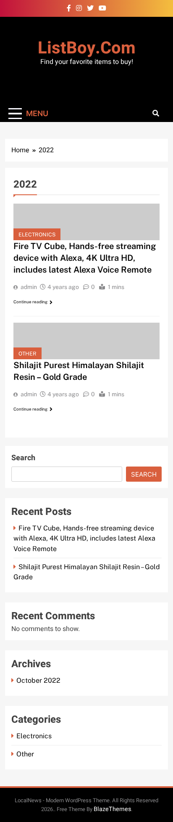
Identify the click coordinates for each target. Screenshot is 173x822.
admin (29, 287)
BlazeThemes (112, 809)
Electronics (36, 234)
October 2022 (38, 680)
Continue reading (30, 301)
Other (27, 353)
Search (23, 458)
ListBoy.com (87, 48)
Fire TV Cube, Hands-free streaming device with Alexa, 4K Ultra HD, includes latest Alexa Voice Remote (84, 258)
